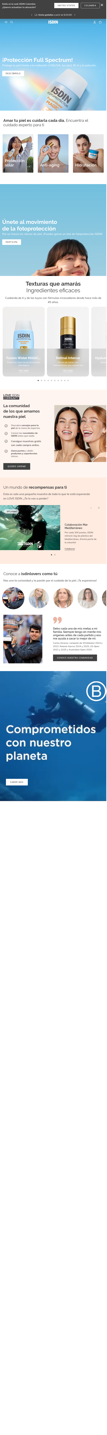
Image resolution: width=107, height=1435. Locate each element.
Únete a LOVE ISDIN (48, 13)
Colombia (90, 5)
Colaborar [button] (70, 548)
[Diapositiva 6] (54, 380)
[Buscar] (11, 22)
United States (66, 5)
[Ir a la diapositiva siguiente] (99, 508)
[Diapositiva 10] (68, 380)
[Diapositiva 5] (51, 380)
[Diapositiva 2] (41, 380)
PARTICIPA (12, 242)
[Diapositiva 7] (58, 380)
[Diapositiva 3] (44, 380)
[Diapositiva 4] (48, 380)
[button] (13, 598)
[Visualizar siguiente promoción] (76, 15)
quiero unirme (17, 466)
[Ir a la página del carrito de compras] (100, 22)
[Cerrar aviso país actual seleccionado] (102, 5)
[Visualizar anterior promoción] (30, 15)
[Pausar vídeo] (10, 792)
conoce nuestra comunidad (75, 658)
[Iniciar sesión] (94, 22)
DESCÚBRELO (13, 73)
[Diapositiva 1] (38, 380)
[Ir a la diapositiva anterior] (91, 508)
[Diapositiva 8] (61, 380)
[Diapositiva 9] (64, 380)
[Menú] (6, 22)
